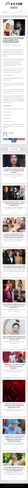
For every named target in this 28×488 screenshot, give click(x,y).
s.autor (10, 45)
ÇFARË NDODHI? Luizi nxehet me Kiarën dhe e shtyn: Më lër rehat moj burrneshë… (14, 366)
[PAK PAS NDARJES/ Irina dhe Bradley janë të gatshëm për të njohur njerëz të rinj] (14, 256)
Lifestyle (20, 44)
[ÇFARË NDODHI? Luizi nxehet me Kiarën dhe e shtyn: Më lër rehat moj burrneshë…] (14, 357)
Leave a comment (17, 45)
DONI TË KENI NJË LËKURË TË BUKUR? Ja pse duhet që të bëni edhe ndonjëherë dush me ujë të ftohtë (14, 338)
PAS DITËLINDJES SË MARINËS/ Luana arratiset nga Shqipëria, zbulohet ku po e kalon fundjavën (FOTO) (14, 469)
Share (11, 139)
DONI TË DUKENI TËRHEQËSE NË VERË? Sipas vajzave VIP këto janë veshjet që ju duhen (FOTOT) (14, 306)
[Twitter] (11, 8)
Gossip (15, 44)
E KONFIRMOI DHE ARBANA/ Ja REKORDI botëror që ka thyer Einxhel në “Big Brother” (14, 170)
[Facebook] (14, 8)
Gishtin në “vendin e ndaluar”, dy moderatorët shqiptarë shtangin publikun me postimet (14, 405)
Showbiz (4, 45)
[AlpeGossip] (14, 3)
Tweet (6, 139)
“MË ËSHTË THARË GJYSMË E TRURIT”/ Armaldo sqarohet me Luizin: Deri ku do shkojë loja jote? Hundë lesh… (14, 235)
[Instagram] (16, 8)
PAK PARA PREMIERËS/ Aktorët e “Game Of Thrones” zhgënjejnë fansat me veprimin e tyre (14, 203)
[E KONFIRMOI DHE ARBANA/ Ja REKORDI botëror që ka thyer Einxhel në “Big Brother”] (14, 160)
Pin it (16, 139)
